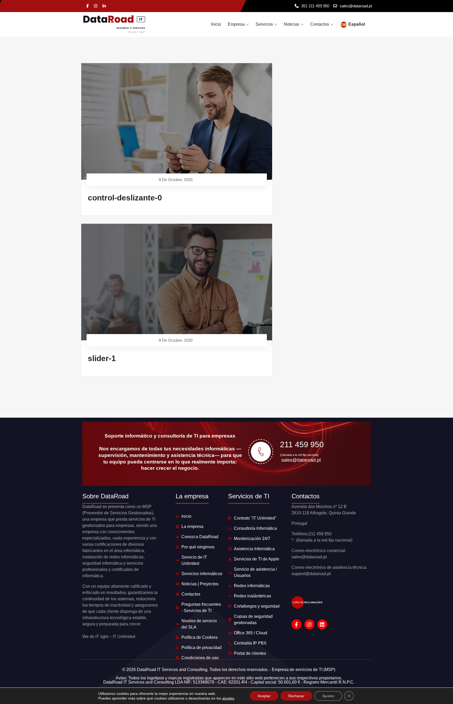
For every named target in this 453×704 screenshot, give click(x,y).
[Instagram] (95, 6)
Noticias (291, 24)
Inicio (216, 24)
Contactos (319, 24)
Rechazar (296, 696)
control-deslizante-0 (125, 197)
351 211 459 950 (315, 6)
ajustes (228, 698)
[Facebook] (87, 6)
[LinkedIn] (104, 6)
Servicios (264, 24)
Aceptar (264, 696)
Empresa (236, 24)
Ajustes (328, 696)
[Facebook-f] (296, 624)
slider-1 (102, 358)
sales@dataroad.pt (356, 6)
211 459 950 (302, 444)
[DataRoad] (114, 24)
